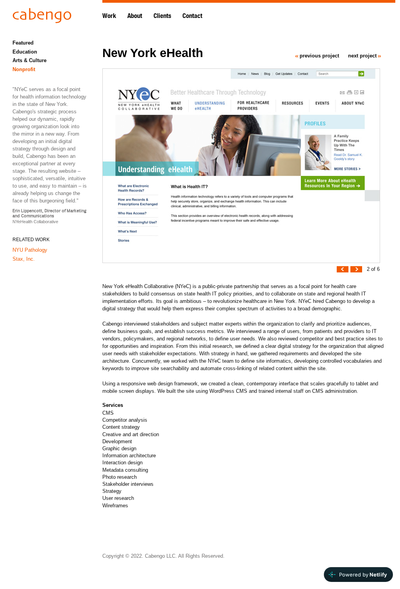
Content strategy (121, 427)
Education (24, 52)
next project (362, 56)
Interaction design (122, 462)
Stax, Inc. (23, 259)
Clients (162, 16)
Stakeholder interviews (128, 484)
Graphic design (119, 448)
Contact (192, 16)
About (134, 16)
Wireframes (115, 505)
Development (117, 441)
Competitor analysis (124, 420)
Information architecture (129, 455)
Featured (23, 43)
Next (356, 272)
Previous (342, 272)
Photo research (119, 477)
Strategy (111, 491)
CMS (108, 413)
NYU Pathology (29, 250)
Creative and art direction (130, 434)
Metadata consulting (125, 470)
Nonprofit (23, 69)
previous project (319, 56)
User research (118, 498)
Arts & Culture (29, 60)
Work (109, 16)
